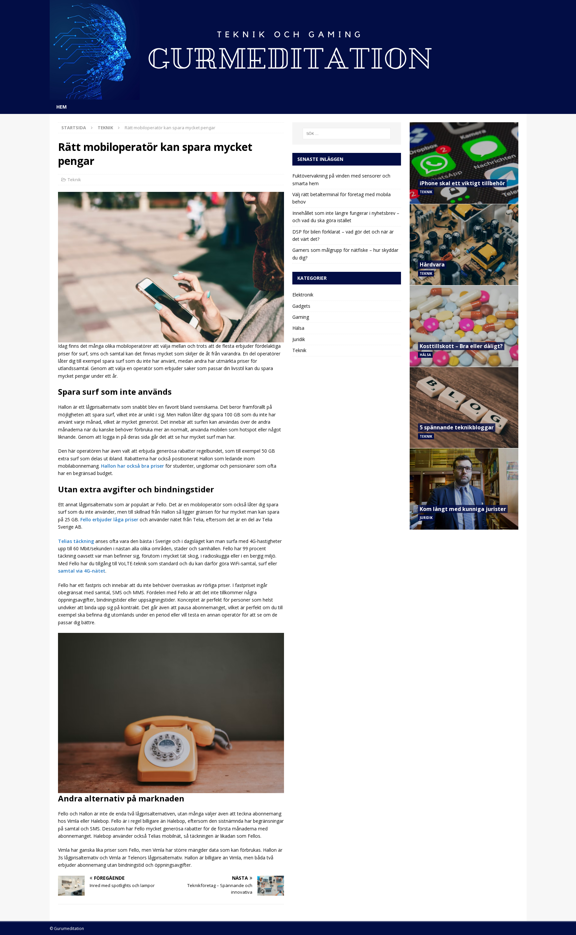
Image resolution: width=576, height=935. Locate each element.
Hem (61, 107)
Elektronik (302, 294)
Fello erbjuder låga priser (109, 519)
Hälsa (298, 328)
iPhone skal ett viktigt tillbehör (462, 183)
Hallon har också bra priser (132, 466)
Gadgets (301, 306)
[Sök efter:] (347, 133)
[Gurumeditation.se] (250, 96)
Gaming (300, 317)
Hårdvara (432, 264)
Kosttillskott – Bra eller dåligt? (461, 346)
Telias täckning (76, 541)
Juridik (298, 339)
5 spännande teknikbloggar (457, 427)
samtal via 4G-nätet (81, 571)
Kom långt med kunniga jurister (463, 509)
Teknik (74, 180)
